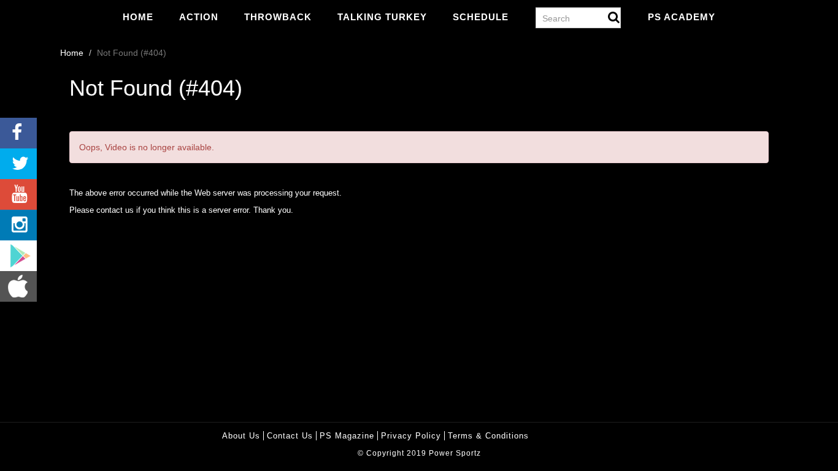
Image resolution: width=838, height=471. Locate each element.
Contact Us (290, 435)
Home (138, 17)
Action (198, 17)
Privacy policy (411, 435)
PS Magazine (347, 435)
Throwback (278, 17)
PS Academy (681, 17)
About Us (241, 435)
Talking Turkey (382, 17)
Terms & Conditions (488, 435)
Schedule (481, 17)
